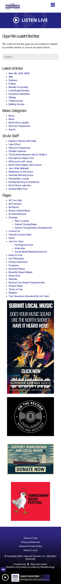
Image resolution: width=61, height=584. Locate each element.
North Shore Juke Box (20, 185)
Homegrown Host (24, 244)
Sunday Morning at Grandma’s (24, 182)
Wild (11, 76)
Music (12, 115)
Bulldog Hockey (16, 104)
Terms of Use (16, 289)
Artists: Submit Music (19, 210)
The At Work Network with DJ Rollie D (28, 154)
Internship (20, 248)
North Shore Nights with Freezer (25, 165)
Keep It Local (15, 255)
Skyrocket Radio (38, 564)
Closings (13, 217)
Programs (14, 265)
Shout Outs (14, 275)
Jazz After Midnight (19, 168)
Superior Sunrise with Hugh (22, 141)
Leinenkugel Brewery (19, 90)
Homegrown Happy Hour (21, 158)
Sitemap (13, 279)
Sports (12, 129)
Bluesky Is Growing (18, 87)
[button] (52, 3)
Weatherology (47, 567)
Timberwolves (16, 100)
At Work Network (17, 214)
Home (12, 238)
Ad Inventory (15, 203)
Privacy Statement (18, 262)
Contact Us (14, 231)
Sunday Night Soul (18, 188)
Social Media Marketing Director (31, 251)
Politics (12, 83)
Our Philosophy (16, 258)
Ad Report (14, 207)
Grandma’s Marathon (19, 94)
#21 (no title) (15, 200)
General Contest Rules (20, 234)
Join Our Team (16, 241)
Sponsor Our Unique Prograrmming (26, 282)
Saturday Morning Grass (21, 175)
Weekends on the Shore (21, 171)
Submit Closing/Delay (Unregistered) (33, 227)
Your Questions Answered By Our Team (29, 296)
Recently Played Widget (20, 272)
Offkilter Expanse (17, 151)
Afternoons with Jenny (20, 161)
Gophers (13, 80)
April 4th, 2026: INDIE (19, 73)
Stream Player (16, 286)
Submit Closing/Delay (26, 224)
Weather (13, 292)
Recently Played (17, 268)
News (11, 119)
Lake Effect (14, 144)
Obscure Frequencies (19, 126)
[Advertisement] (30, 347)
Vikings (12, 97)
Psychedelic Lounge (19, 178)
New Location (22, 221)
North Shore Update (19, 122)
